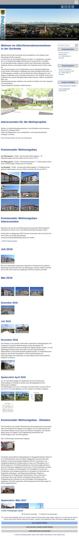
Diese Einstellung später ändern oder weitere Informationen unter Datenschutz (40, 534)
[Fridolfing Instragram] (72, 7)
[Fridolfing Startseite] (62, 7)
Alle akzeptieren (39, 523)
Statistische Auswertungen (49, 514)
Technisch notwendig (30, 514)
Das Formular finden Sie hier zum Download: (16, 138)
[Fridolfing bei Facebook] (69, 7)
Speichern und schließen (39, 531)
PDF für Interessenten (9, 241)
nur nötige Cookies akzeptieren (39, 527)
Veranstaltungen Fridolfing (68, 86)
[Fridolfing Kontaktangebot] (66, 7)
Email (62, 58)
